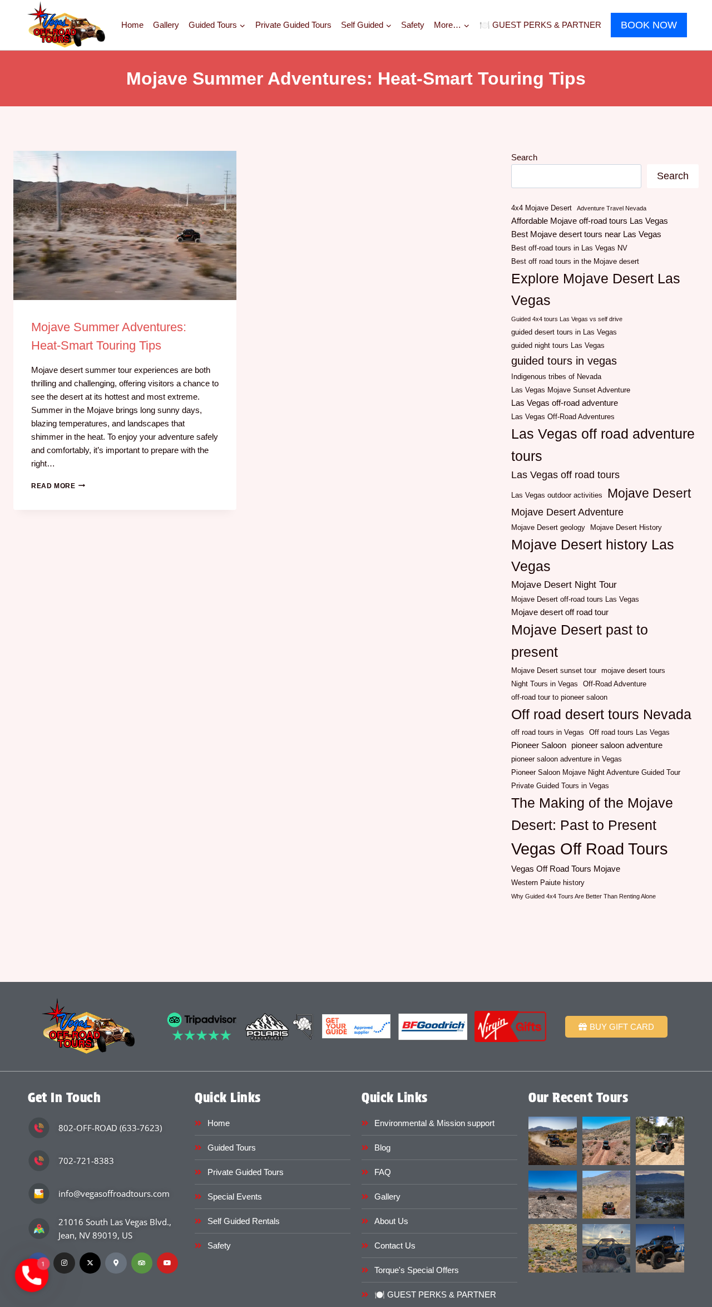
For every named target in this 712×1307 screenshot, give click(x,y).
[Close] (509, 552)
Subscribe (356, 724)
